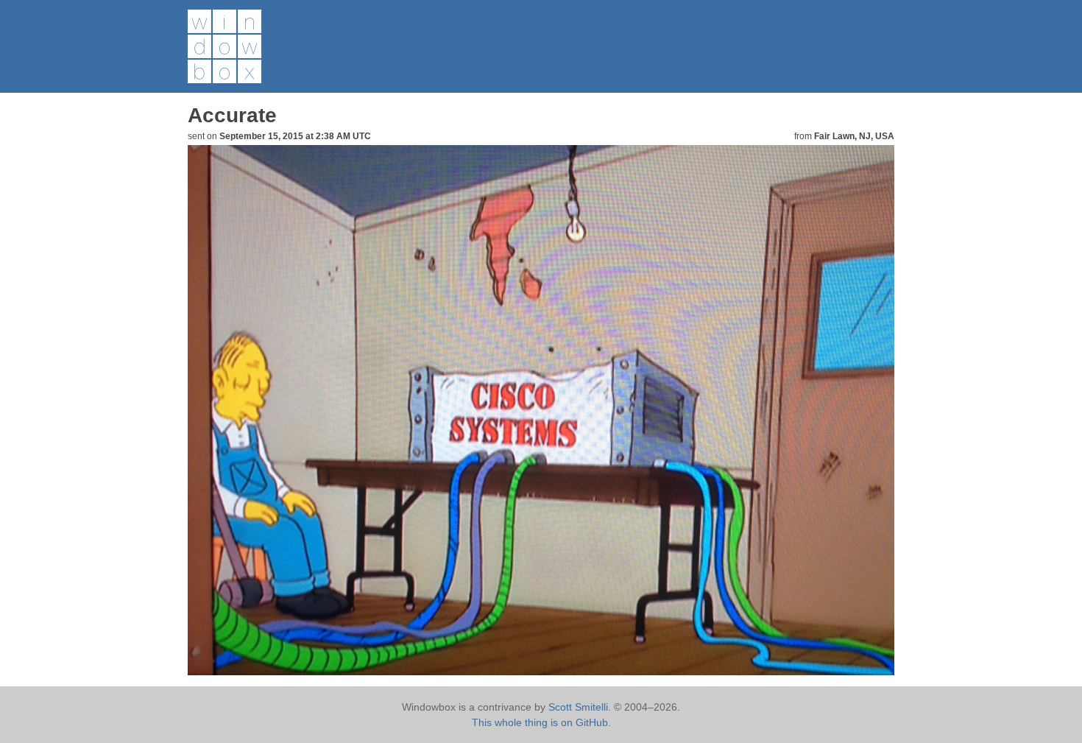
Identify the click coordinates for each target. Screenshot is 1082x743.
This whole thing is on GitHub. (541, 722)
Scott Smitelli (578, 707)
